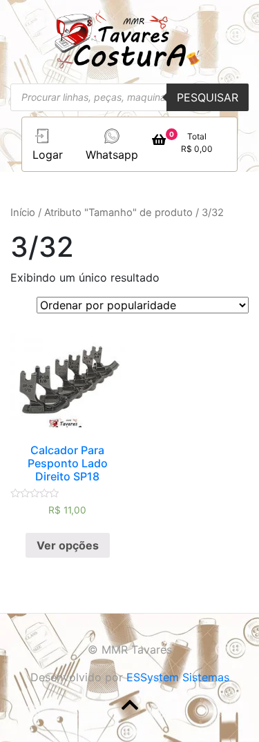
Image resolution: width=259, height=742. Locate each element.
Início (22, 212)
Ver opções (68, 545)
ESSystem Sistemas (177, 677)
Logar (47, 155)
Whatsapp (112, 155)
